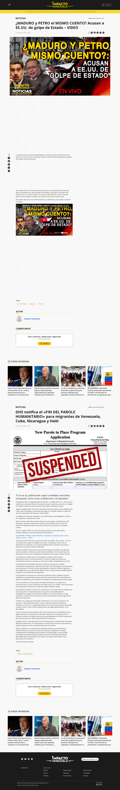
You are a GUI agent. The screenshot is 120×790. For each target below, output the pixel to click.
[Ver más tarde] (89, 33)
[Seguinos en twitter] (22, 759)
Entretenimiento (81, 11)
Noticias (28, 11)
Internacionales (70, 11)
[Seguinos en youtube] (25, 759)
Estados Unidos (50, 11)
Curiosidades (92, 11)
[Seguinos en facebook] (32, 759)
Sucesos (34, 11)
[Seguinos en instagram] (29, 759)
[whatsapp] (92, 33)
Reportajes (60, 11)
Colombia (41, 11)
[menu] (9, 4)
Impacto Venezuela (32, 319)
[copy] (103, 33)
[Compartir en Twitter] (98, 33)
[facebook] (95, 33)
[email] (100, 33)
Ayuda (36, 785)
